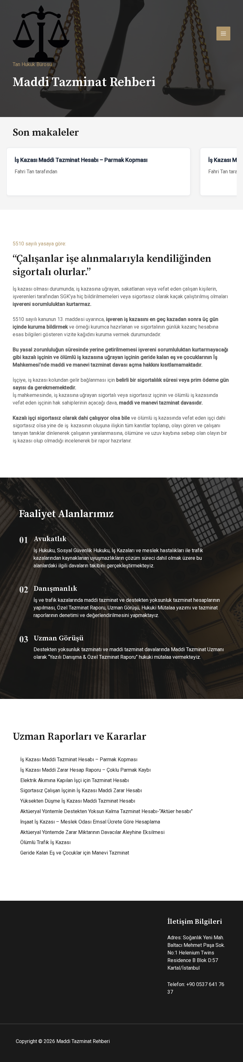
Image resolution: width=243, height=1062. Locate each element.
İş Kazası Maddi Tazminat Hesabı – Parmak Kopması (81, 160)
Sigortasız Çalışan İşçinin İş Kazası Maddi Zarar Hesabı (81, 790)
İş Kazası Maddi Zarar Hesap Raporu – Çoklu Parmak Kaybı (85, 770)
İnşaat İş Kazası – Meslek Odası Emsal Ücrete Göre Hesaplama (90, 822)
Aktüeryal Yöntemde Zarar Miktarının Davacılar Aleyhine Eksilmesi (92, 832)
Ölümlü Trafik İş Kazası (45, 842)
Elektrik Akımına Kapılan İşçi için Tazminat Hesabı (74, 780)
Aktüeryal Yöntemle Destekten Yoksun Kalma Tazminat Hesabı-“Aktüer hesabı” (106, 811)
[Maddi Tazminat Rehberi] (41, 33)
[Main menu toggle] (223, 33)
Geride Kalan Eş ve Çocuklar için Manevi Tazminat (74, 853)
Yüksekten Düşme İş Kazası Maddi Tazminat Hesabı (77, 801)
